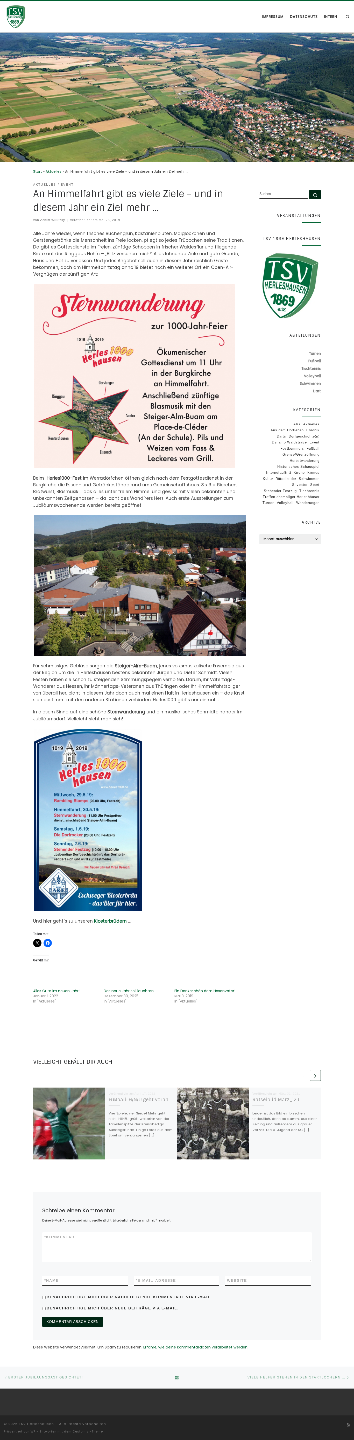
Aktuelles (53, 171)
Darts (281, 436)
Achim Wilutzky (52, 220)
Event (314, 442)
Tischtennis (309, 491)
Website (237, 1280)
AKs (297, 424)
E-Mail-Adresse (156, 1280)
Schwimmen (309, 479)
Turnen (268, 503)
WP (33, 1431)
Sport (315, 485)
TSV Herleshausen (36, 1423)
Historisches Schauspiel (298, 467)
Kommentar (59, 1237)
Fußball (313, 448)
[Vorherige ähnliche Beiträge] (303, 1075)
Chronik (313, 430)
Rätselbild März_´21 (276, 1100)
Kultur (268, 479)
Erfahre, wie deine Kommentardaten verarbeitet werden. (195, 1347)
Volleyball (285, 503)
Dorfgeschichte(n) (304, 436)
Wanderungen (308, 503)
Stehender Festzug (280, 491)
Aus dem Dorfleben (287, 430)
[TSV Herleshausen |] (36, 16)
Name (51, 1280)
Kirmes (313, 472)
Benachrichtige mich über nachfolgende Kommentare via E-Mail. (129, 1297)
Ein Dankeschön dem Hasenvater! (204, 990)
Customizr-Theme (88, 1431)
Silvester (300, 485)
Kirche (299, 472)
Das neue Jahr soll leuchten (129, 990)
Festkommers (292, 448)
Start (37, 171)
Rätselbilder (285, 479)
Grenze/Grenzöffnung (301, 454)
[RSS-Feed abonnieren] (348, 1425)
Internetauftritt (278, 472)
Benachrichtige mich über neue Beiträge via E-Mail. (113, 1308)
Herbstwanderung (305, 461)
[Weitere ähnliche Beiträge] (315, 1075)
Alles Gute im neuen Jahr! (56, 990)
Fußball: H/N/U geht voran (138, 1100)
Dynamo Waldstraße (289, 442)
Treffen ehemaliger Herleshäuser (291, 497)
